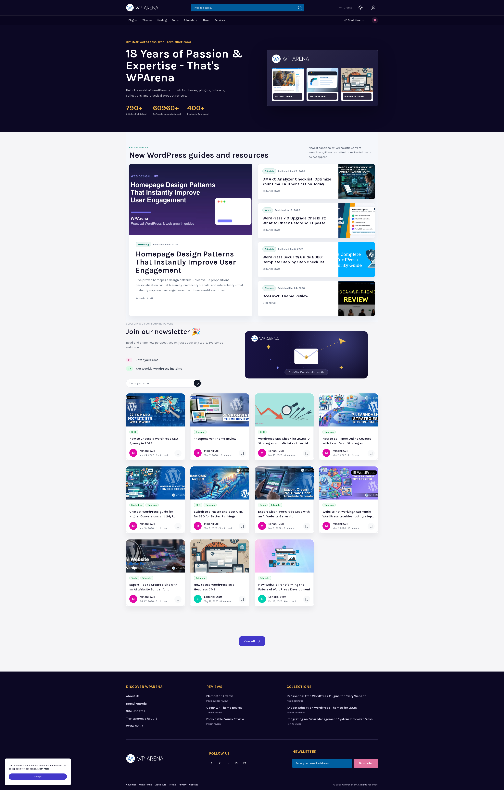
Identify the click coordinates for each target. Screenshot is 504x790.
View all (249, 641)
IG (236, 763)
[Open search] (247, 7)
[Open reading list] (375, 20)
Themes (200, 432)
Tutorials (329, 432)
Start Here (354, 20)
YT (244, 763)
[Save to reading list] (178, 453)
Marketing (136, 505)
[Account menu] (373, 8)
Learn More (43, 768)
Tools (263, 505)
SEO (133, 432)
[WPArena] (163, 758)
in (228, 763)
